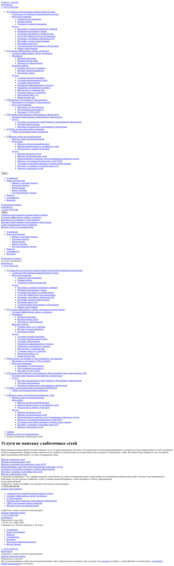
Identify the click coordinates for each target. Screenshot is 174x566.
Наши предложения (16, 180)
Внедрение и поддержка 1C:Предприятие (20, 220)
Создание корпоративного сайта (32, 80)
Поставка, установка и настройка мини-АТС (38, 166)
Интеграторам (18, 188)
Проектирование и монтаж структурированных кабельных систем (48, 158)
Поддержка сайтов (26, 73)
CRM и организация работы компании (19, 225)
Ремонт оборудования (27, 48)
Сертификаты (13, 198)
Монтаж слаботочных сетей (30, 168)
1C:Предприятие (14, 498)
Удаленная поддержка (11, 205)
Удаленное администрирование (32, 24)
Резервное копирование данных (32, 31)
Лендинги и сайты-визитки (30, 63)
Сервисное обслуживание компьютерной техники (24, 215)
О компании (12, 178)
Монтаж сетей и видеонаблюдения (17, 227)
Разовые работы (24, 21)
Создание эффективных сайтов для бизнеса (21, 217)
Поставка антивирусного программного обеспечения (42, 127)
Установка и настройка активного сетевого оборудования (44, 163)
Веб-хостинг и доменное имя (30, 90)
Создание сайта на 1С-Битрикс (31, 92)
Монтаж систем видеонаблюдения (33, 144)
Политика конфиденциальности (21, 542)
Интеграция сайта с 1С (28, 95)
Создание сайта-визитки (28, 83)
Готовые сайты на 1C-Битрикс (31, 68)
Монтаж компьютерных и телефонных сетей (38, 146)
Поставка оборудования (28, 124)
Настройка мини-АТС (27, 43)
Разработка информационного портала (35, 85)
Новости (11, 195)
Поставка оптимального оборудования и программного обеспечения (49, 122)
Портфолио (17, 56)
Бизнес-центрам (19, 190)
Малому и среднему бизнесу (25, 183)
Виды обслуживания (21, 17)
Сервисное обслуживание (29, 19)
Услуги (15, 26)
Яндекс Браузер (14, 544)
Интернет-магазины (26, 58)
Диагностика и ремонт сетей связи (33, 149)
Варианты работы (20, 65)
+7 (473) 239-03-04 (9, 7)
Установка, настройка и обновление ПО (36, 39)
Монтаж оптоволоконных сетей (32, 156)
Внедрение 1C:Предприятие (30, 107)
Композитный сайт (26, 97)
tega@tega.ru (7, 5)
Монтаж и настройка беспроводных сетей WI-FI (39, 161)
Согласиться (27, 563)
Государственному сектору (24, 193)
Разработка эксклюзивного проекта (33, 87)
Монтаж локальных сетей (29, 154)
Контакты (11, 200)
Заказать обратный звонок (13, 513)
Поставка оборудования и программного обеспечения (26, 222)
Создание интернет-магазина (30, 78)
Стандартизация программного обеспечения (38, 46)
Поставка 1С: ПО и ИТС (28, 112)
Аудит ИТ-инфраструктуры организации (36, 36)
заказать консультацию (11, 489)
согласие (106, 561)
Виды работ (17, 141)
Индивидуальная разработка (30, 70)
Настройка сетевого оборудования (33, 41)
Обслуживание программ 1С (30, 110)
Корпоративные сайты (27, 61)
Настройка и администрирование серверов (37, 29)
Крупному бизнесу (20, 185)
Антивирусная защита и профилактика (35, 34)
